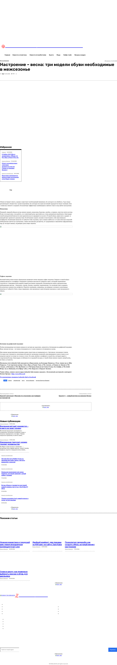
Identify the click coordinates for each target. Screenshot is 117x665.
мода (23, 380)
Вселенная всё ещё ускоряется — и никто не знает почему (14, 427)
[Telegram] (101, 76)
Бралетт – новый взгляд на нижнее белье (75, 396)
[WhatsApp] (95, 76)
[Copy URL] (108, 76)
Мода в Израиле (4, 60)
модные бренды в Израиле (42, 380)
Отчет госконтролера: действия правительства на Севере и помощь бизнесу (9, 166)
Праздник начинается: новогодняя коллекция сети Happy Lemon (10, 177)
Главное (4, 152)
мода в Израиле (30, 380)
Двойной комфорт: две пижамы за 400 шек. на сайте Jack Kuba (47, 543)
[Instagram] (87, 39)
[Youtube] (94, 39)
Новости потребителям (7, 173)
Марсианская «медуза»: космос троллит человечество (13, 443)
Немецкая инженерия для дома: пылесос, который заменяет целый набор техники (13, 473)
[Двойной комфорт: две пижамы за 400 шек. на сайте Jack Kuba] (47, 530)
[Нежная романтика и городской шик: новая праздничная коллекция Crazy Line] (15, 530)
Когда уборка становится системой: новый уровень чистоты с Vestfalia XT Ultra (14, 486)
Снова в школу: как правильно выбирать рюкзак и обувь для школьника (14, 573)
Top (3, 73)
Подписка (112, 649)
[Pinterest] (83, 76)
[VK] (89, 76)
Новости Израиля (6, 161)
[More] (114, 76)
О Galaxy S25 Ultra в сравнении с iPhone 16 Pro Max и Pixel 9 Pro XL (10, 155)
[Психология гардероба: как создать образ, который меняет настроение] (80, 530)
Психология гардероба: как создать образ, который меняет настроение (80, 544)
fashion (10, 380)
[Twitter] (91, 39)
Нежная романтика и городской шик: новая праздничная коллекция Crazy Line (15, 544)
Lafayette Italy (16, 380)
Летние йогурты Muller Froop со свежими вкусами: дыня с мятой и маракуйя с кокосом (13, 460)
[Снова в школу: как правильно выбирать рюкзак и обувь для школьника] (15, 559)
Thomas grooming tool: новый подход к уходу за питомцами (14, 499)
